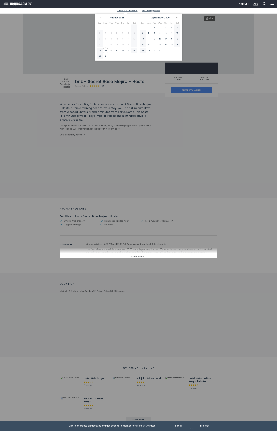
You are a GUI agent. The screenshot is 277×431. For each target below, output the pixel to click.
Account (244, 3)
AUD (255, 3)
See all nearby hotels (71, 134)
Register (204, 426)
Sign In (178, 426)
